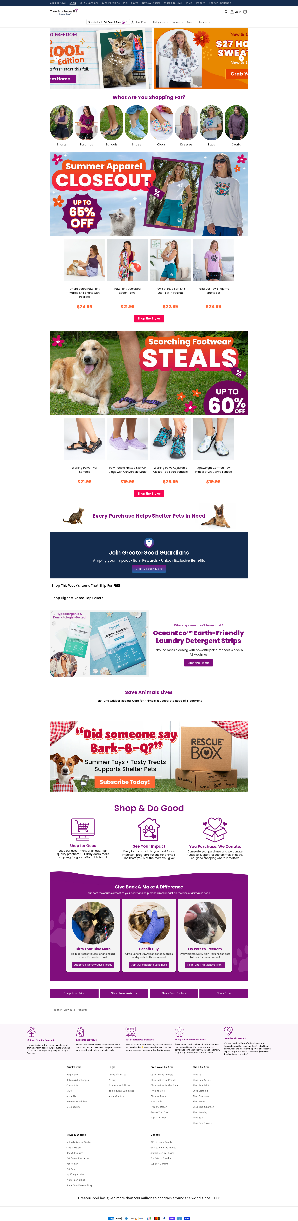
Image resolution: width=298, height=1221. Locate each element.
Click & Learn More (149, 569)
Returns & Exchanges (77, 1079)
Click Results (73, 1106)
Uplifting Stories (75, 1174)
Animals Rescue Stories (79, 1142)
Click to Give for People (163, 1079)
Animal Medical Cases (162, 1152)
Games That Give (160, 1112)
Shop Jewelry (200, 1112)
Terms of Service (117, 1074)
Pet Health (72, 1163)
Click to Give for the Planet (165, 1085)
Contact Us (72, 1085)
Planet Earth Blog (75, 1179)
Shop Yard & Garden (203, 1106)
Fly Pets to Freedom (161, 1158)
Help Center (72, 1074)
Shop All (197, 1074)
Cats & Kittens (73, 1147)
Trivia (189, 3)
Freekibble (156, 1101)
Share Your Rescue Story (79, 1185)
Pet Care (71, 1169)
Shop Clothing (200, 1090)
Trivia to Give (158, 1090)
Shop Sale (224, 993)
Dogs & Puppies (74, 1152)
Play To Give (130, 3)
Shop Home (199, 1101)
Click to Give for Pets (162, 1074)
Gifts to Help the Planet (163, 1147)
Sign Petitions (111, 3)
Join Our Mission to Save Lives (149, 965)
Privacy (112, 1079)
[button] (226, 12)
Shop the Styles (149, 318)
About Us (71, 1096)
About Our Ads (116, 1096)
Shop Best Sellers (173, 993)
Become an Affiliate (77, 1101)
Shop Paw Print (74, 993)
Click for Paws (158, 1096)
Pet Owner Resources (77, 1158)
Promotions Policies (119, 1085)
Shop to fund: (104, 22)
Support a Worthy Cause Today (93, 965)
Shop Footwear (201, 1096)
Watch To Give (173, 3)
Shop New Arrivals (124, 993)
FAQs (69, 1090)
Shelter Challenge (220, 3)
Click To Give (58, 3)
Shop (73, 3)
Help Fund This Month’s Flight (205, 965)
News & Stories (151, 3)
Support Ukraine (160, 1163)
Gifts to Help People (161, 1142)
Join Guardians (89, 3)
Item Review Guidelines (121, 1090)
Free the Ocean (159, 1106)
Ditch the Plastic (198, 663)
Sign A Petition (159, 1117)
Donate (200, 3)
